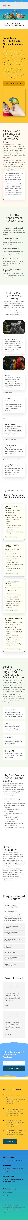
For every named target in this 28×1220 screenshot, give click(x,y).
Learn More (10, 1141)
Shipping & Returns (7, 1192)
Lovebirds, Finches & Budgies (12, 465)
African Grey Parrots (11, 339)
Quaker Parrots (10, 424)
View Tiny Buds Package (11, 537)
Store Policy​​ (6, 1195)
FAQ (4, 1198)
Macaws (7, 375)
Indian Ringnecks (10, 445)
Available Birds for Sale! (13, 83)
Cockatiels (8, 398)
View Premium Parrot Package (12, 649)
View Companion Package (11, 573)
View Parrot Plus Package (11, 610)
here (8, 1212)
